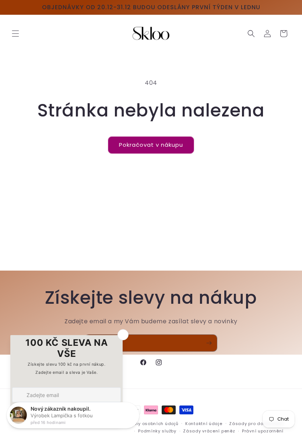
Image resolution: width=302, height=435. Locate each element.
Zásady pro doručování (256, 424)
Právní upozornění (263, 431)
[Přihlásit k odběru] (209, 343)
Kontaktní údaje (203, 424)
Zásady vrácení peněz (209, 431)
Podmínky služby (157, 431)
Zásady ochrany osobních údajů (140, 424)
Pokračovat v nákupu (151, 145)
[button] (15, 33)
